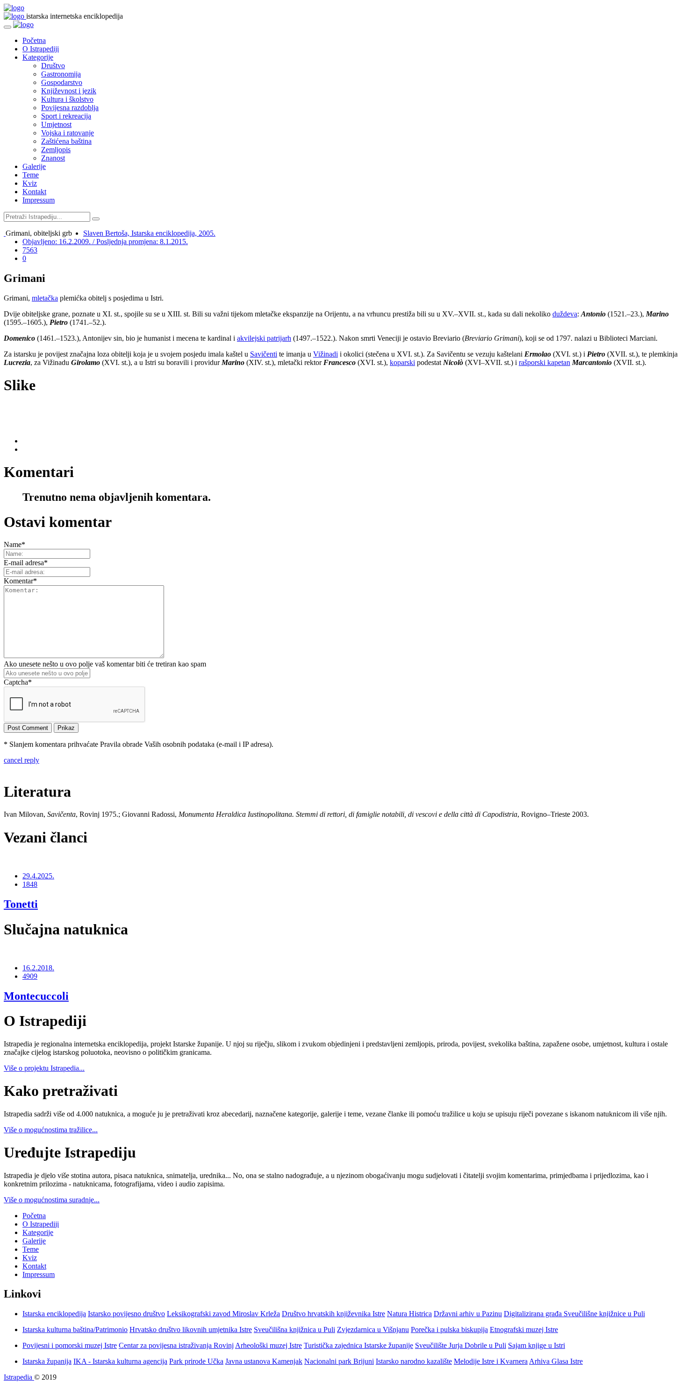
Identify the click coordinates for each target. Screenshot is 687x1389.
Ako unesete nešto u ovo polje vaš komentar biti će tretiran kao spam (105, 664)
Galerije (34, 166)
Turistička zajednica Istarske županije (358, 1345)
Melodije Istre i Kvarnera (491, 1361)
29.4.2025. (38, 876)
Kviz (29, 183)
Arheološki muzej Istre (268, 1345)
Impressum (38, 200)
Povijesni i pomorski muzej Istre (69, 1345)
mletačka (45, 298)
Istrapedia (19, 1377)
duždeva (564, 314)
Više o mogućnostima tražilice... (51, 1130)
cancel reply (21, 760)
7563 (29, 250)
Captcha (18, 682)
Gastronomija (61, 74)
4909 (29, 976)
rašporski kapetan (544, 362)
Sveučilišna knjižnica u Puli (294, 1329)
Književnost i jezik (68, 91)
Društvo (53, 66)
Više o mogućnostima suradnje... (52, 1200)
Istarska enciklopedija (54, 1314)
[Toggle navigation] (7, 27)
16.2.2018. (38, 968)
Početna (34, 40)
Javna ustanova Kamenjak (263, 1361)
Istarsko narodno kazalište (414, 1361)
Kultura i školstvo (67, 99)
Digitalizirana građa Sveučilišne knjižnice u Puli (574, 1314)
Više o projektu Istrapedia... (44, 1068)
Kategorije (37, 57)
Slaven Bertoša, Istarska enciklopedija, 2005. (149, 233)
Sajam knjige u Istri (536, 1345)
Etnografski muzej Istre (524, 1329)
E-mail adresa (26, 563)
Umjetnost (56, 124)
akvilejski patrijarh (264, 338)
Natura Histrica (409, 1314)
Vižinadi (325, 354)
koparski (402, 362)
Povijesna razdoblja (70, 108)
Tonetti (21, 904)
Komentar (20, 581)
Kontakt (34, 192)
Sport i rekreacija (66, 116)
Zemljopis (56, 150)
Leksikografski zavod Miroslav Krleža (223, 1314)
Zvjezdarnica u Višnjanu (373, 1329)
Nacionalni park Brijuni (339, 1361)
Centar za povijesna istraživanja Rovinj (176, 1345)
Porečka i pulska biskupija (449, 1329)
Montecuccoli (36, 996)
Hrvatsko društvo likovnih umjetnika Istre (190, 1329)
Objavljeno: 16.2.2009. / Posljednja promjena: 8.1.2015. (105, 242)
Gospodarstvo (61, 82)
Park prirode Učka (196, 1361)
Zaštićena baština (66, 141)
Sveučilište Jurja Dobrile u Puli (460, 1345)
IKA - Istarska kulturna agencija (120, 1361)
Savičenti (263, 354)
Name (14, 544)
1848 (29, 884)
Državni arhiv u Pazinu (468, 1314)
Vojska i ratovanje (67, 133)
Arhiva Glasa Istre (556, 1361)
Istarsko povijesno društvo (126, 1314)
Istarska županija (47, 1361)
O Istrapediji (40, 49)
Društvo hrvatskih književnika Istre (333, 1314)
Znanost (53, 158)
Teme (30, 175)
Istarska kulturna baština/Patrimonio (75, 1329)
